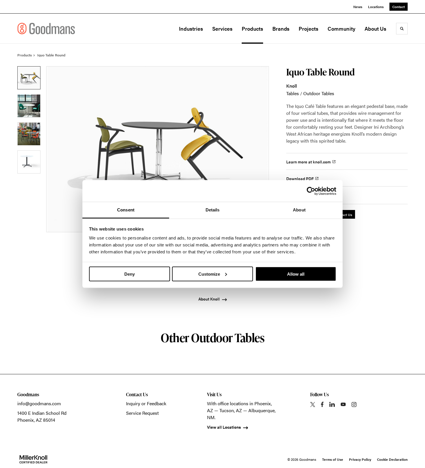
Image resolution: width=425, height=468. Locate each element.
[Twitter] (312, 404)
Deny (129, 273)
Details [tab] (213, 209)
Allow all (295, 273)
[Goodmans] (46, 28)
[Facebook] (322, 404)
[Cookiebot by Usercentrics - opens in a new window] (311, 191)
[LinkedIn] (332, 404)
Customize (209, 273)
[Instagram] (354, 404)
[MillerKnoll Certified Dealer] (33, 459)
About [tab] (299, 209)
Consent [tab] (125, 209)
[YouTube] (343, 404)
